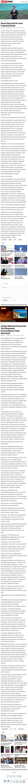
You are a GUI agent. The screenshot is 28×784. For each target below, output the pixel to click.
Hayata (10, 239)
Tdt (11, 729)
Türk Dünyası (21, 729)
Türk (15, 729)
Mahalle (20, 239)
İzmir (15, 239)
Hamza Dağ (4, 239)
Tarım (3, 242)
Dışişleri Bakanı (5, 729)
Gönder (5, 300)
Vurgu (3, 732)
